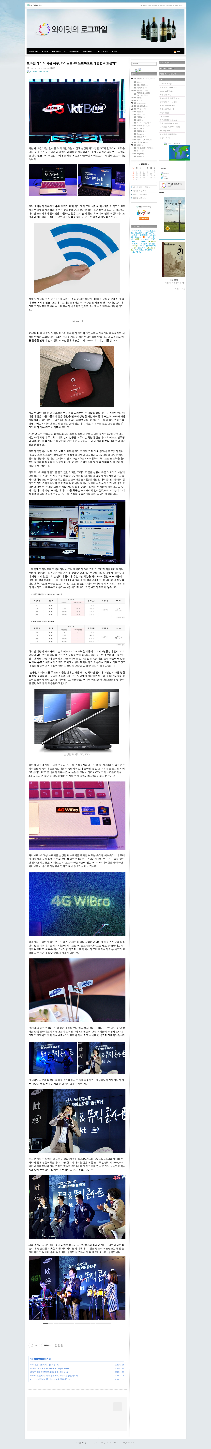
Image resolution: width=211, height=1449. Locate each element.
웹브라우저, (151, 245)
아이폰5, (143, 243)
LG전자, (148, 250)
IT (28, 68)
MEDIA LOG (74, 51)
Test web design (166, 84)
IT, (144, 237)
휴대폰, (152, 243)
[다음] (120, 1289)
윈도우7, (141, 248)
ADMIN (114, 51)
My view (163, 168)
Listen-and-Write (166, 91)
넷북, (138, 252)
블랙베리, (144, 235)
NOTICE (45, 51)
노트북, (135, 235)
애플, (137, 239)
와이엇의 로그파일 (105, 28)
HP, (133, 252)
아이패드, (139, 250)
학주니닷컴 (164, 113)
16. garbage (164, 116)
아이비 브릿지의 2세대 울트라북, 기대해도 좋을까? (52, 1376)
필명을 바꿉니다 (139, 198)
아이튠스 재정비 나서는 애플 (43, 1365)
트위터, (135, 243)
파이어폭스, (137, 231)
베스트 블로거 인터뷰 (141, 187)
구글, (134, 248)
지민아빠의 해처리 (167, 105)
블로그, (135, 241)
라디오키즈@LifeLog (168, 120)
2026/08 (144, 164)
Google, (138, 237)
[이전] (34, 1289)
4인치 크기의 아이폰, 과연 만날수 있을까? (48, 1379)
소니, (142, 245)
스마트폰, (152, 241)
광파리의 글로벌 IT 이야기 (170, 98)
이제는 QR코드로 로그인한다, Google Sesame (49, 1368)
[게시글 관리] (36, 1345)
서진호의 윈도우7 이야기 (170, 127)
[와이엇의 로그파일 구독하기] (145, 71)
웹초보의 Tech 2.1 (167, 109)
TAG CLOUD (88, 51)
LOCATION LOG (58, 51)
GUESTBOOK (102, 51)
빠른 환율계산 (165, 95)
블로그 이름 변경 (140, 194)
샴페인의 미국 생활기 (168, 102)
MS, (149, 237)
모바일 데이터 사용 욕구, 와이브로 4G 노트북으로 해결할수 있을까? (72, 63)
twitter (166, 178)
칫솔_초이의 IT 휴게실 (169, 123)
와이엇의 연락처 (139, 191)
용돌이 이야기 (165, 138)
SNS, (153, 239)
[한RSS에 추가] (136, 71)
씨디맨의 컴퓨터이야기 (169, 134)
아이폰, (135, 245)
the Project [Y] (165, 131)
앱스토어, (139, 233)
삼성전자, (145, 239)
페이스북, (149, 233)
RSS (178, 51)
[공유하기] (32, 1345)
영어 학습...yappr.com (168, 87)
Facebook (164, 176)
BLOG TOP (33, 51)
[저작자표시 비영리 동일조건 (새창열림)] (58, 1345)
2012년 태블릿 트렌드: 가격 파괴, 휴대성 (47, 1372)
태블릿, (143, 241)
